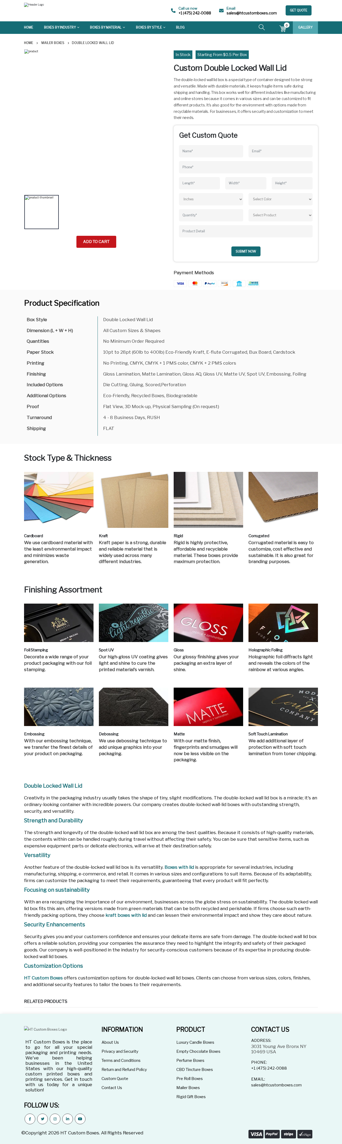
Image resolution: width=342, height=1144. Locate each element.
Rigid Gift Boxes (191, 1096)
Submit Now (246, 251)
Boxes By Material (106, 27)
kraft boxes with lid (126, 915)
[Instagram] (55, 1119)
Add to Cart (96, 241)
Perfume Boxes (190, 1060)
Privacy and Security (120, 1051)
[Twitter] (42, 1119)
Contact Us (112, 1087)
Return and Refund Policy (124, 1069)
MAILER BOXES (52, 43)
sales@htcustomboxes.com (252, 13)
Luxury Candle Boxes (195, 1042)
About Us (110, 1042)
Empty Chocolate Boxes (198, 1051)
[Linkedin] (67, 1119)
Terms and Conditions (121, 1060)
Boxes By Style (149, 27)
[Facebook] (30, 1119)
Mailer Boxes (188, 1087)
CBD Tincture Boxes (194, 1069)
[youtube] (80, 1119)
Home (28, 27)
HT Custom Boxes (43, 977)
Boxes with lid (179, 867)
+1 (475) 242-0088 (194, 13)
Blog (180, 27)
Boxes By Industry (60, 27)
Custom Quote (115, 1078)
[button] (262, 28)
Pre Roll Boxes (189, 1078)
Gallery (305, 27)
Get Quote (298, 10)
